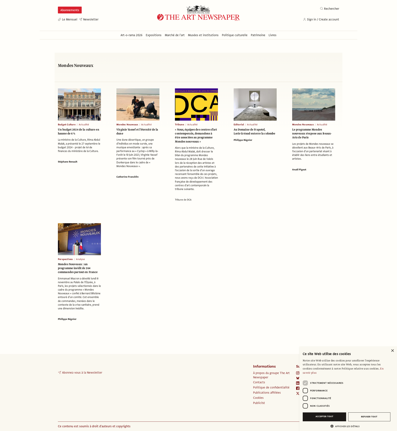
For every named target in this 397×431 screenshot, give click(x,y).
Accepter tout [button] (324, 416)
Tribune (179, 124)
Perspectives (65, 259)
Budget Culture (66, 124)
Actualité (84, 124)
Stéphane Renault (67, 161)
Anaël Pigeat (299, 169)
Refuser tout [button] (369, 416)
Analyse (80, 259)
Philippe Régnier (243, 140)
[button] (346, 426)
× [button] (392, 350)
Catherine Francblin (127, 176)
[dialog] (348, 388)
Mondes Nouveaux (127, 124)
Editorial (239, 124)
